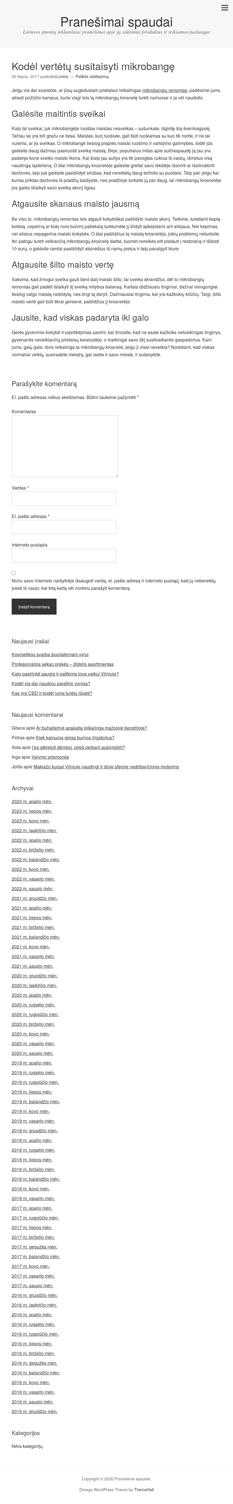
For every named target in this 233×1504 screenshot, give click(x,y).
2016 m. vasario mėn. (33, 1392)
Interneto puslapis (29, 544)
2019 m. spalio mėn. (32, 1062)
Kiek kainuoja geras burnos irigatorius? (75, 737)
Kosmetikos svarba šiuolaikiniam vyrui (50, 654)
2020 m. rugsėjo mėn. (33, 1004)
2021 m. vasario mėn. (33, 956)
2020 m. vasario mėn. (33, 1043)
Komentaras (24, 411)
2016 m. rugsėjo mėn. (33, 1324)
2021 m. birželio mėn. (33, 927)
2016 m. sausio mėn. (32, 1401)
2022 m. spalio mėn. (32, 840)
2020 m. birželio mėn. (33, 1024)
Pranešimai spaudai (116, 21)
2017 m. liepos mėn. (32, 1227)
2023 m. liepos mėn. (32, 811)
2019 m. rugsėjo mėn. (33, 1072)
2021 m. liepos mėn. (32, 917)
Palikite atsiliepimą (92, 76)
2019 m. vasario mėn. (33, 1121)
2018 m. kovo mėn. (31, 1188)
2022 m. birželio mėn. (33, 849)
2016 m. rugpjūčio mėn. (35, 1334)
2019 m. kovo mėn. (31, 1111)
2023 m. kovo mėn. (31, 820)
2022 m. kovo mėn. (31, 869)
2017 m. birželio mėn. (33, 1237)
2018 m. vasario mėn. (33, 1198)
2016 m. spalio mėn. (32, 1314)
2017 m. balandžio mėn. (36, 1256)
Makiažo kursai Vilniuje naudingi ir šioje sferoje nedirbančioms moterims (106, 766)
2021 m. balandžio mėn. (36, 937)
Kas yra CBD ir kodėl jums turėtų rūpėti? (52, 693)
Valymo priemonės (50, 757)
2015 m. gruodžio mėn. (35, 1411)
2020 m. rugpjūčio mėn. (35, 1014)
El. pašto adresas (30, 516)
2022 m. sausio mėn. (32, 888)
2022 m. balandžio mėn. (36, 859)
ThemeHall (144, 1489)
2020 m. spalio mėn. (32, 995)
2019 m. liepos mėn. (32, 1091)
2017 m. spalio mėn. (32, 1208)
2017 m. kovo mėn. (31, 1266)
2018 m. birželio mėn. (33, 1169)
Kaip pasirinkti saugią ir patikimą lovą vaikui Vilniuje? (65, 673)
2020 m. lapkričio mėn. (34, 985)
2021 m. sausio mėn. (32, 966)
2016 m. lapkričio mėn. (34, 1305)
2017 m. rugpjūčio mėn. (35, 1217)
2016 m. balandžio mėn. (36, 1372)
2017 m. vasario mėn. (33, 1275)
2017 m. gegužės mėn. (34, 1246)
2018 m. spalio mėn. (32, 1140)
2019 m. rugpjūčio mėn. (35, 1082)
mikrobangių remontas (164, 90)
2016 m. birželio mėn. (33, 1353)
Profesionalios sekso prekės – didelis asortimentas (63, 664)
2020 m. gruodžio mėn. (35, 975)
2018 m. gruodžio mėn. (35, 1130)
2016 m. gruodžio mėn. (35, 1295)
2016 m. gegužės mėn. (34, 1363)
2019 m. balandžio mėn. (36, 1101)
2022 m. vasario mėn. (33, 878)
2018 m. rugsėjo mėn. (33, 1150)
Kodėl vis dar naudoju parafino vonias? (51, 683)
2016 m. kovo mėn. (31, 1382)
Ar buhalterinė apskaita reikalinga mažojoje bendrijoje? (91, 728)
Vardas (20, 487)
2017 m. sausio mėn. (32, 1285)
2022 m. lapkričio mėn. (34, 830)
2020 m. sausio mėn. (32, 1053)
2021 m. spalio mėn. (32, 908)
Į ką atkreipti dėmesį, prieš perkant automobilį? (78, 747)
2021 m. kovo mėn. (31, 946)
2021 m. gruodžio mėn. (35, 898)
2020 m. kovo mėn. (31, 1033)
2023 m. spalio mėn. (32, 801)
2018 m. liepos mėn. (32, 1159)
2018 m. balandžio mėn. (36, 1179)
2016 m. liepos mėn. (32, 1343)
